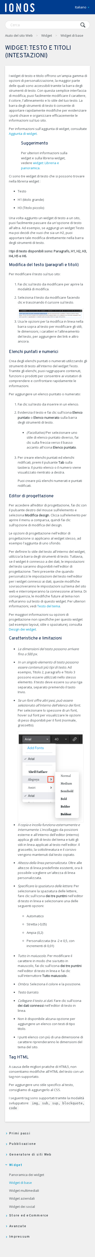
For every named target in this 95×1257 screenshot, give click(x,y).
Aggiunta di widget (23, 133)
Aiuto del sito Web (19, 35)
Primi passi (19, 1134)
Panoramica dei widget (26, 1175)
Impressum (19, 1237)
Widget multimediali (24, 1191)
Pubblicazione (22, 1144)
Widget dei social (22, 1207)
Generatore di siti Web (30, 1155)
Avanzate (17, 1226)
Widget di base (72, 35)
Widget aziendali (22, 1199)
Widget (46, 35)
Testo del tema (48, 606)
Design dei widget (22, 629)
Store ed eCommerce (29, 1216)
